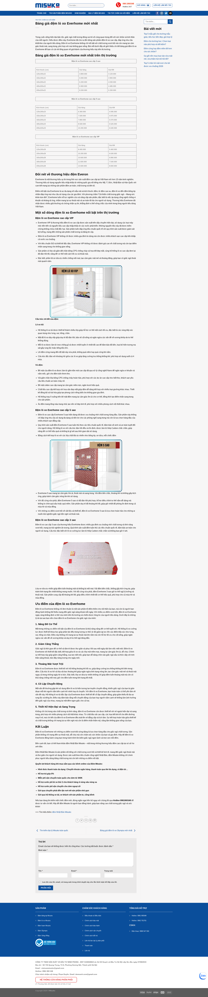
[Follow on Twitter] (166, 13)
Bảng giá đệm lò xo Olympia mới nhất (116, 831)
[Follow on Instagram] (162, 13)
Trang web (108, 871)
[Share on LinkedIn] (95, 820)
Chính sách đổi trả (91, 935)
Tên (40, 871)
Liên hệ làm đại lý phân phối (94, 941)
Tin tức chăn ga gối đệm (119, 13)
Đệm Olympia (42, 931)
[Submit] (102, 5)
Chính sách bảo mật (92, 920)
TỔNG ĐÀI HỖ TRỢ (138, 908)
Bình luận (42, 850)
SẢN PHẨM (40, 908)
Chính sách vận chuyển (93, 931)
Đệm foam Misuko (44, 926)
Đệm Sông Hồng (43, 935)
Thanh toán (89, 945)
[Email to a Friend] (86, 820)
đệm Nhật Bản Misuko (61, 812)
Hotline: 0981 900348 (139, 916)
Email (74, 871)
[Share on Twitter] (82, 820)
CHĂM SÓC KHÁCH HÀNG (94, 908)
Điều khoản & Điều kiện (93, 916)
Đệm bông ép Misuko (45, 916)
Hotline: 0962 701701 (139, 920)
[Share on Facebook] (77, 820)
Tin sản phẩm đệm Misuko (60, 13)
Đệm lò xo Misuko (44, 920)
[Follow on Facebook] (157, 13)
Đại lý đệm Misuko (96, 13)
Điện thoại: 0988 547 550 (140, 931)
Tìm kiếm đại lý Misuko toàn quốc (53, 831)
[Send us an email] (170, 13)
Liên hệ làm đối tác (141, 13)
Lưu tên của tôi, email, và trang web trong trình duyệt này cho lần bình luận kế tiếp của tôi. (79, 882)
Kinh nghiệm (80, 13)
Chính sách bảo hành (92, 926)
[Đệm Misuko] (47, 5)
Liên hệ (87, 951)
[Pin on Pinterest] (90, 820)
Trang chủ (41, 13)
